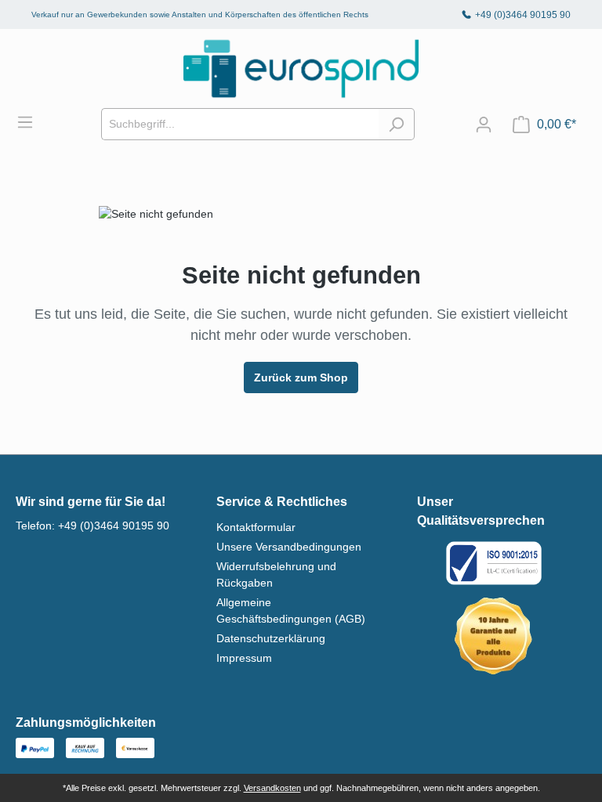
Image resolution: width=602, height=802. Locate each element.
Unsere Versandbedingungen (288, 546)
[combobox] (240, 124)
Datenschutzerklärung (270, 638)
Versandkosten (272, 788)
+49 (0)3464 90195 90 (523, 14)
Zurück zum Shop (301, 377)
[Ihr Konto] (483, 124)
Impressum (244, 658)
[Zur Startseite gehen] (301, 68)
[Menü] (33, 122)
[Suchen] (396, 124)
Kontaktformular (256, 527)
